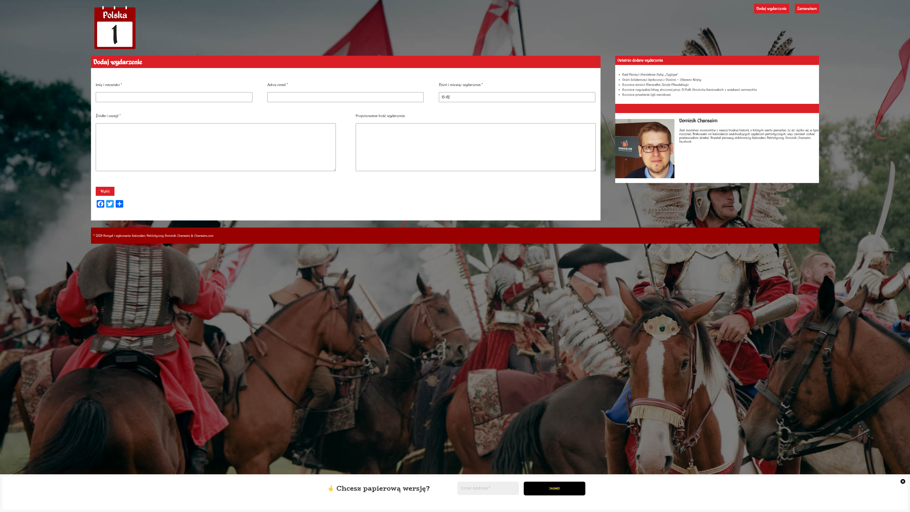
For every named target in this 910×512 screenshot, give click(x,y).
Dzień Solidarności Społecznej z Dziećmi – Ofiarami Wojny (661, 80)
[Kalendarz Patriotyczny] (114, 49)
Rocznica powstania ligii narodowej (646, 94)
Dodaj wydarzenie (771, 8)
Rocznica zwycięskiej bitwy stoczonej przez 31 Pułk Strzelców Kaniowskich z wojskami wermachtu (689, 89)
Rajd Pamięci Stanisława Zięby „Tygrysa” (650, 74)
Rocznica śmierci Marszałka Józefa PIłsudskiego (655, 85)
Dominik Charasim (177, 236)
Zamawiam (807, 8)
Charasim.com (204, 236)
